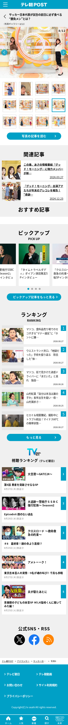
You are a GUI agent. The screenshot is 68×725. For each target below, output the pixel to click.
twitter (19, 639)
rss (48, 639)
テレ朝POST (34, 5)
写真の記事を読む (34, 136)
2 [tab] (32, 289)
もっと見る (34, 437)
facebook (34, 639)
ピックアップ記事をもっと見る (34, 297)
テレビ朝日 (13, 674)
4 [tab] (40, 289)
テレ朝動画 (45, 674)
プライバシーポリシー (20, 696)
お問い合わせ (14, 685)
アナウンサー (23, 661)
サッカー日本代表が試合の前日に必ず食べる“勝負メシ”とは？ (41, 661)
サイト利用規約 (48, 685)
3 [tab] (36, 289)
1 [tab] (28, 289)
